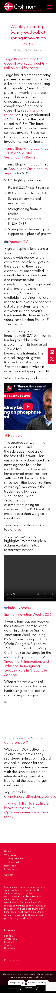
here (16, 529)
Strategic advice (13, 859)
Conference (10, 869)
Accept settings (17, 983)
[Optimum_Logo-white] (23, 7)
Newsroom (10, 866)
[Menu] (48, 7)
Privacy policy (12, 960)
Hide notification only (38, 983)
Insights (38, 51)
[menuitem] (48, 7)
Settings (28, 988)
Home (7, 852)
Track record (11, 862)
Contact (8, 875)
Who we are (11, 855)
